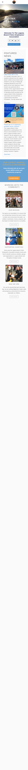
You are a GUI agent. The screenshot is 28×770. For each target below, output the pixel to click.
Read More (7, 103)
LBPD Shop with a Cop (11, 74)
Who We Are (14, 284)
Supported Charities (14, 247)
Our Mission (14, 210)
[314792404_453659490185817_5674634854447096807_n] (14, 113)
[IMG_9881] (14, 66)
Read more (14, 224)
